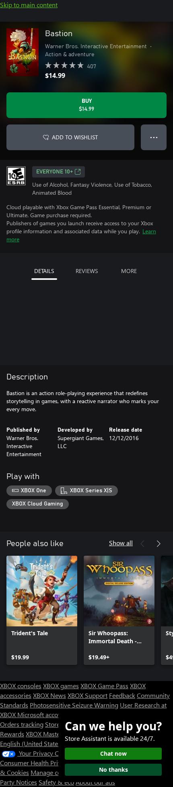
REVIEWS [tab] (87, 271)
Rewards (12, 734)
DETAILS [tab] (44, 271)
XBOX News (49, 695)
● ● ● (154, 137)
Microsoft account (42, 714)
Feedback (122, 695)
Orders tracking (21, 724)
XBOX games (61, 685)
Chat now (113, 753)
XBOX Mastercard (50, 734)
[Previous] (142, 543)
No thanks (113, 769)
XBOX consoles (20, 685)
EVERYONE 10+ (54, 172)
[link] (41, 610)
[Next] (158, 543)
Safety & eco (56, 782)
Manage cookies (53, 772)
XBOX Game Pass (104, 685)
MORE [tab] (129, 271)
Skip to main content (29, 4)
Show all (121, 542)
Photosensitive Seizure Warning (74, 705)
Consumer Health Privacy (35, 762)
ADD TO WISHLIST (75, 137)
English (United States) (31, 743)
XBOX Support (87, 695)
